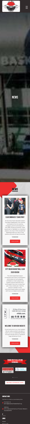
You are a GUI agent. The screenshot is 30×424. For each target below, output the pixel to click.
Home (4, 421)
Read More (15, 241)
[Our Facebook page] (2, 414)
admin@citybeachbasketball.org (13, 403)
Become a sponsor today (15, 382)
